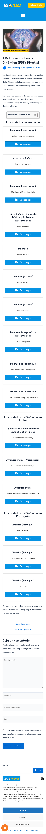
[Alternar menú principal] (23, 15)
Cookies (10, 830)
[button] (42, 779)
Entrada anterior (23, 624)
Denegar (23, 817)
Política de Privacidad (21, 830)
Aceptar (23, 810)
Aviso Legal (34, 830)
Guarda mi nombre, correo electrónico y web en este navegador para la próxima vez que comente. (22, 734)
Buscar (5, 766)
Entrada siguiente (23, 630)
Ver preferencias (23, 824)
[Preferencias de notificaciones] (4, 827)
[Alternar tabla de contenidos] (34, 115)
